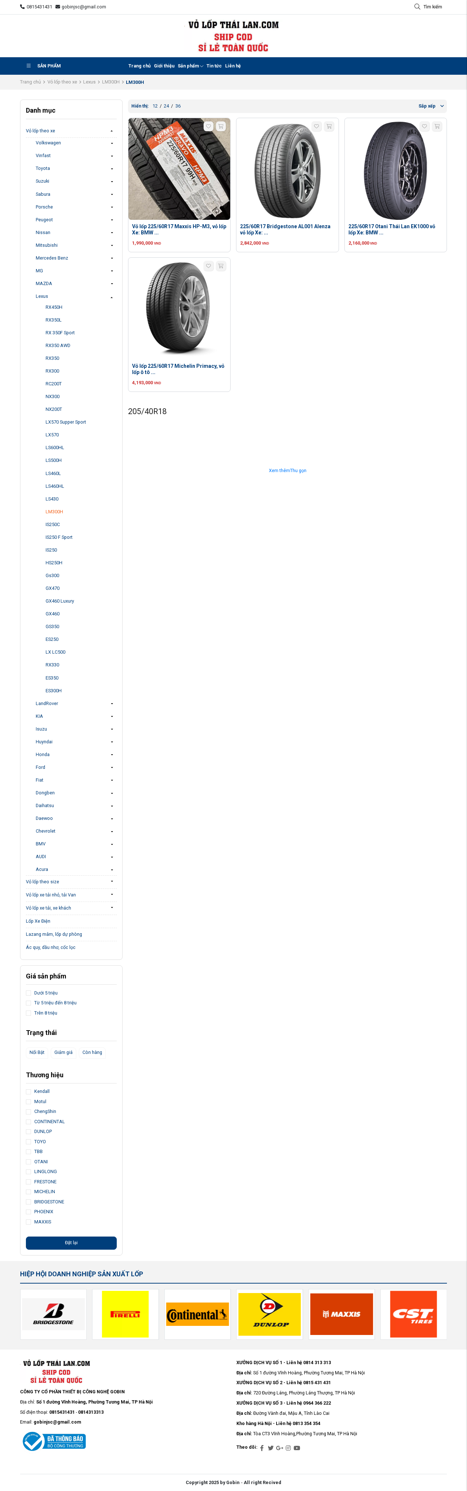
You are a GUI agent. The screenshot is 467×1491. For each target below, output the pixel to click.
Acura (42, 869)
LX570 (52, 434)
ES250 (52, 639)
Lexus (89, 82)
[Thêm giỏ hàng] (221, 126)
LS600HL (55, 447)
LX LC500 (55, 652)
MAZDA (44, 283)
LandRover (47, 703)
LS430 (52, 499)
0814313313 (91, 1412)
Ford (40, 767)
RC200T (54, 383)
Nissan (43, 232)
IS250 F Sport (59, 537)
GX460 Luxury (60, 601)
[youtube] (297, 1448)
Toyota (43, 168)
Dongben (45, 792)
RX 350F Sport (60, 332)
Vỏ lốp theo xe (62, 82)
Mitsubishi (47, 245)
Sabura (43, 194)
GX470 (52, 588)
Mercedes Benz (52, 258)
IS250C (53, 524)
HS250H (54, 562)
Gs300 (52, 575)
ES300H (54, 690)
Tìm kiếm (433, 6)
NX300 (52, 396)
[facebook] (262, 1448)
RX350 (52, 358)
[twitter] (270, 1448)
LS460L (53, 473)
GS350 (52, 626)
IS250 (51, 550)
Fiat (39, 780)
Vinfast (43, 155)
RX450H (54, 307)
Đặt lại (71, 1242)
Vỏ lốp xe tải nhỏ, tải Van (51, 895)
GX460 (52, 613)
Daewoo (44, 818)
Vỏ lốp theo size (42, 881)
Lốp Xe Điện (38, 921)
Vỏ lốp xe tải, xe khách (48, 908)
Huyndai (44, 741)
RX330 (52, 664)
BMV (41, 843)
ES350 (52, 678)
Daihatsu (45, 805)
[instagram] (288, 1448)
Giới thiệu (164, 66)
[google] (279, 1448)
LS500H (54, 460)
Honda (43, 754)
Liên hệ (233, 66)
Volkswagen (48, 142)
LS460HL (55, 486)
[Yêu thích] (208, 126)
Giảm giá (63, 1052)
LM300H (111, 82)
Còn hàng (92, 1052)
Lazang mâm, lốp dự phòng (54, 934)
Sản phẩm (49, 66)
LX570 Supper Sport (66, 422)
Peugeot (44, 219)
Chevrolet (45, 831)
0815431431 (39, 6)
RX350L (54, 320)
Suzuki (42, 181)
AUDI (41, 856)
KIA (39, 716)
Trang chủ (139, 66)
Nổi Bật (37, 1052)
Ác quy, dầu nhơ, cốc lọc (51, 947)
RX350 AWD (58, 345)
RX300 (52, 371)
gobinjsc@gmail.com (84, 6)
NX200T (54, 409)
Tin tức (214, 66)
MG (39, 270)
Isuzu (41, 729)
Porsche (44, 207)
